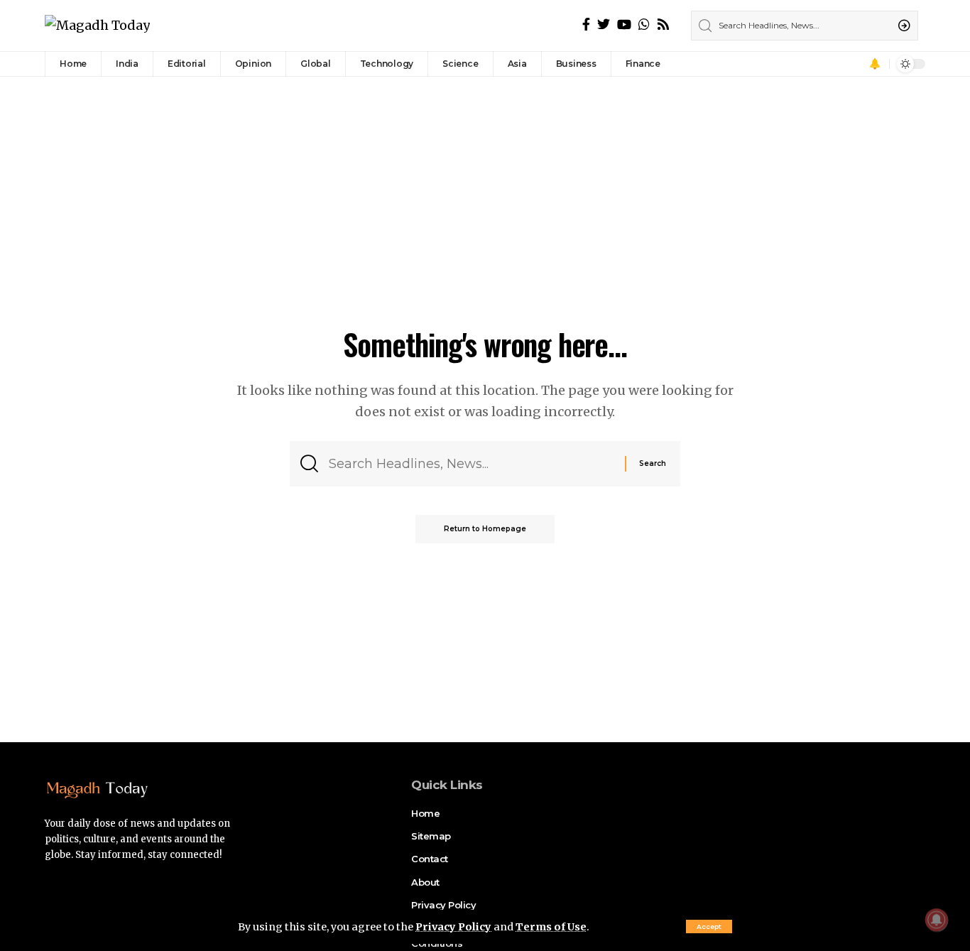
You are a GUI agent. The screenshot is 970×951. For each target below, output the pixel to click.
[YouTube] (624, 24)
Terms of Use (551, 926)
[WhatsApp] (644, 24)
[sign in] (855, 64)
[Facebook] (586, 24)
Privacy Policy (453, 926)
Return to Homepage (485, 528)
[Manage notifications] (936, 919)
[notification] (875, 64)
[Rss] (663, 24)
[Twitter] (604, 24)
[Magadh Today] (97, 26)
